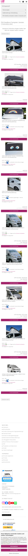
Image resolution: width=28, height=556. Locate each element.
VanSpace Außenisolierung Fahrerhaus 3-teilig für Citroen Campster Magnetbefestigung (13, 374)
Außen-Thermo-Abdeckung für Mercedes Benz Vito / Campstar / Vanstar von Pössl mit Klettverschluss (12, 263)
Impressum (5, 427)
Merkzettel (5, 460)
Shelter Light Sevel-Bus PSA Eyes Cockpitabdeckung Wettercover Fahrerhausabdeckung (12, 156)
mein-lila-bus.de (5, 512)
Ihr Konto (5, 458)
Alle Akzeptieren (14, 546)
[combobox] (5, 33)
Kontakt (4, 448)
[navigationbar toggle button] (26, 1)
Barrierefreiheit (6, 429)
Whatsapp (4, 495)
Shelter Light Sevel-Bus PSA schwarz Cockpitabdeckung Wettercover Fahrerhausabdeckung (13, 87)
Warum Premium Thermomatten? (10, 442)
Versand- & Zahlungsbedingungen (10, 435)
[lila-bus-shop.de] (2, 1)
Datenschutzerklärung (14, 543)
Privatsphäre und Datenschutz (10, 446)
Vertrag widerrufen (7, 515)
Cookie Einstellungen (8, 450)
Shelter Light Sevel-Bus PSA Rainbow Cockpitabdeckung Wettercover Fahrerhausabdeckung (13, 121)
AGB (4, 444)
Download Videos (7, 433)
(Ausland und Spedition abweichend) (8, 128)
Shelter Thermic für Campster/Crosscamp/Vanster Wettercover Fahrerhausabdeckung (12, 192)
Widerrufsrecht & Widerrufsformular (11, 437)
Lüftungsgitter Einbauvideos (9, 439)
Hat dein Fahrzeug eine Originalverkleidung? (13, 431)
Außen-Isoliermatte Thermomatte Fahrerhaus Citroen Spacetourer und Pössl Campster (13, 300)
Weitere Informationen (14, 553)
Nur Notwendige (14, 550)
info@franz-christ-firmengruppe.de (12, 493)
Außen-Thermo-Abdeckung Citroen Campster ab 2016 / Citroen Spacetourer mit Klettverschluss (13, 228)
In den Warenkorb (14, 69)
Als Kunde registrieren (8, 456)
